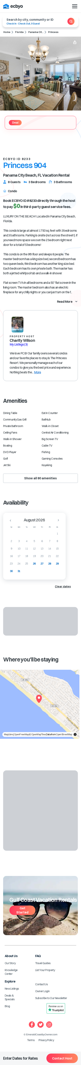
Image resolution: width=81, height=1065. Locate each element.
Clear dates (63, 586)
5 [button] (34, 541)
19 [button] (34, 556)
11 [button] (26, 548)
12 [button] (34, 548)
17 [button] (18, 556)
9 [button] (11, 548)
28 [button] (49, 563)
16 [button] (11, 556)
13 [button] (41, 548)
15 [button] (57, 548)
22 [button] (57, 556)
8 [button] (57, 541)
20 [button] (41, 556)
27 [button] (41, 563)
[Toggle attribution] (75, 734)
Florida (19, 32)
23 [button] (11, 563)
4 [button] (26, 541)
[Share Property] (75, 42)
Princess (53, 32)
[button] (9, 520)
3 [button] (19, 541)
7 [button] (49, 541)
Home (6, 32)
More (37, 372)
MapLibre (8, 734)
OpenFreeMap (21, 734)
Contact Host (62, 1058)
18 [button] (26, 556)
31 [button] (18, 571)
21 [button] (49, 556)
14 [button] (49, 548)
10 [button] (18, 548)
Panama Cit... (35, 32)
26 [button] (34, 563)
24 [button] (18, 563)
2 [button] (11, 541)
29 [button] (57, 563)
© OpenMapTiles (37, 734)
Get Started (22, 910)
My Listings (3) (19, 344)
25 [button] (26, 563)
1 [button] (57, 533)
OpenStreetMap (64, 734)
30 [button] (11, 571)
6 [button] (42, 541)
